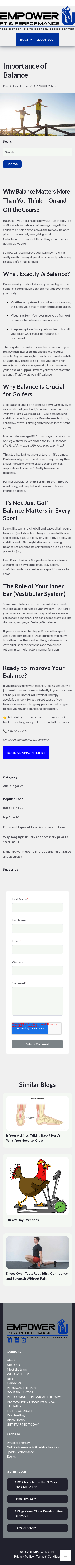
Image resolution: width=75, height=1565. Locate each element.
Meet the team (17, 1369)
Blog (10, 1378)
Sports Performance (20, 1452)
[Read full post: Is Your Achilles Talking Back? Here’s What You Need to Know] (37, 1113)
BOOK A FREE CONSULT (37, 39)
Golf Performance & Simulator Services (33, 1447)
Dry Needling (16, 1415)
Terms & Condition (48, 1556)
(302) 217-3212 (25, 1528)
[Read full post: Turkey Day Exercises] (37, 1186)
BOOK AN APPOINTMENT (26, 752)
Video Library (16, 1419)
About (11, 1360)
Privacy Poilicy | (25, 1556)
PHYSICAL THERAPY (22, 1387)
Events (11, 1456)
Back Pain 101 (13, 807)
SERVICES (14, 1383)
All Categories (13, 786)
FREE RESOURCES (19, 1410)
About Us (13, 1365)
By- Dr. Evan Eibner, (16, 86)
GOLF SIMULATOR (20, 1392)
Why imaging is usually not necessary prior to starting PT (35, 839)
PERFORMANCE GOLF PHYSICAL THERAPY (31, 1404)
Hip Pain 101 (12, 817)
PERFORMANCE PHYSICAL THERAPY (34, 1397)
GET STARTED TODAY (23, 1424)
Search (12, 164)
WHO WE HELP (18, 1374)
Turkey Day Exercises (22, 1220)
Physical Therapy (18, 1442)
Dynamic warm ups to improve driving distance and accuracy (37, 854)
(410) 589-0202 (25, 1499)
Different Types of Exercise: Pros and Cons (34, 827)
